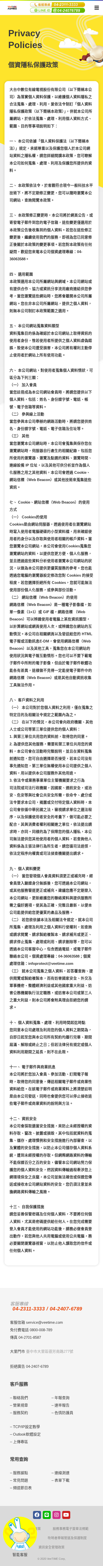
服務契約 (20, 1413)
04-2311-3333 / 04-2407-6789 (47, 1308)
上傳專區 (20, 1442)
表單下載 (62, 1480)
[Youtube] (66, 1515)
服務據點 (20, 1473)
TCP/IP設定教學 (26, 1427)
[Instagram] (56, 1515)
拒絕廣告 (17, 1366)
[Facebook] (37, 1515)
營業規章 (20, 1405)
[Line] (47, 1515)
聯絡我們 (20, 1398)
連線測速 (62, 1473)
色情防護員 (63, 1413)
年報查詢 (62, 1398)
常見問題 (20, 1480)
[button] (95, 8)
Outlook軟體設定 (27, 1434)
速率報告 (62, 1405)
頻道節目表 (22, 1488)
